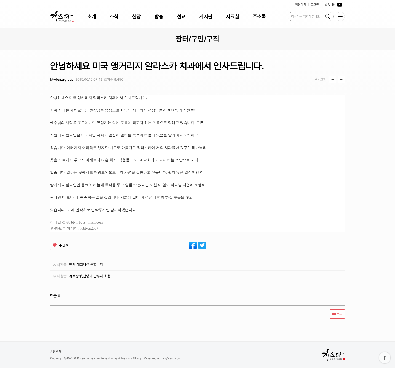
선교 (181, 16)
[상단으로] (384, 357)
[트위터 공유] (202, 245)
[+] (332, 79)
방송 (159, 16)
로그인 (315, 4)
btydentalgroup (62, 79)
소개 (91, 16)
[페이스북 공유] (193, 245)
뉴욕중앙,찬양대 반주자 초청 (89, 276)
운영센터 (55, 351)
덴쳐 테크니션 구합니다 (86, 264)
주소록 (259, 16)
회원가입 (300, 4)
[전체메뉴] (340, 16)
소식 (114, 16)
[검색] (328, 16)
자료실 (232, 16)
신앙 (136, 16)
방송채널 (330, 4)
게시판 (205, 16)
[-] (341, 79)
